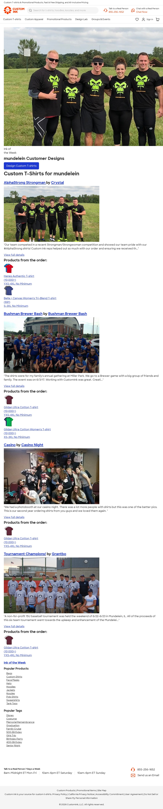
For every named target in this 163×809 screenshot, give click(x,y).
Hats (8, 683)
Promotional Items (86, 790)
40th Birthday (14, 742)
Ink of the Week (15, 663)
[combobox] (63, 10)
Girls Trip (11, 735)
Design (21, 166)
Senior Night (13, 745)
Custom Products (66, 790)
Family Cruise (13, 728)
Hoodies (10, 686)
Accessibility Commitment (110, 794)
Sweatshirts (13, 700)
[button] (147, 12)
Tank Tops (11, 703)
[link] (14, 10)
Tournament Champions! (25, 554)
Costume (11, 718)
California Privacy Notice (81, 794)
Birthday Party (14, 738)
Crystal (57, 182)
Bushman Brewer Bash (23, 313)
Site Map (101, 790)
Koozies (10, 693)
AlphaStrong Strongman (25, 182)
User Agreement (134, 794)
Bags (9, 673)
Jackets (10, 690)
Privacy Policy (59, 794)
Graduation (12, 725)
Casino (10, 445)
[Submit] (30, 10)
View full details (14, 255)
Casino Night (32, 445)
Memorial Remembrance (20, 722)
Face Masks (12, 680)
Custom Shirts (14, 676)
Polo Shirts (12, 696)
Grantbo (59, 554)
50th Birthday (14, 732)
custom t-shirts (43, 794)
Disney (10, 715)
